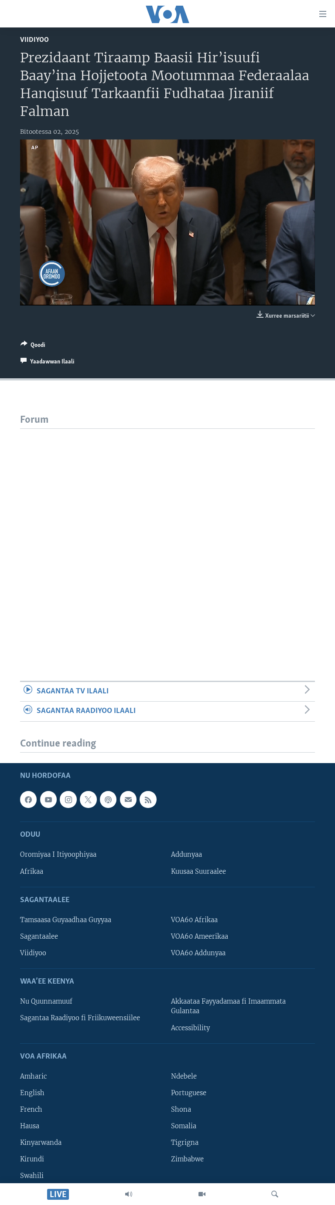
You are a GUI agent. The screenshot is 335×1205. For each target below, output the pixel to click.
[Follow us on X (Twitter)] (88, 799)
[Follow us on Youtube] (48, 799)
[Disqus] (167, 538)
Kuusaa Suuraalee (198, 871)
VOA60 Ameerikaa (199, 936)
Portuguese (188, 1093)
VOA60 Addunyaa (198, 953)
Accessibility (190, 1028)
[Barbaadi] (275, 1194)
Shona (181, 1109)
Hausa (29, 1126)
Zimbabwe (187, 1159)
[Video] (202, 1194)
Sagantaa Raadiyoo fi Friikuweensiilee (80, 1018)
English (32, 1093)
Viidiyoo (34, 40)
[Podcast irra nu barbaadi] (108, 799)
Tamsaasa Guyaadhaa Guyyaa (65, 920)
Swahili (32, 1176)
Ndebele (184, 1076)
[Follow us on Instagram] (68, 799)
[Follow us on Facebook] (28, 799)
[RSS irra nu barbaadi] (148, 799)
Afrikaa (31, 871)
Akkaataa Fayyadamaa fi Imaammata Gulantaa (228, 1006)
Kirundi (32, 1159)
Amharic (33, 1076)
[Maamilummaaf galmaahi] (128, 799)
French (31, 1109)
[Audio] (129, 1194)
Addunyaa (186, 855)
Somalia (183, 1126)
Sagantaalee (39, 936)
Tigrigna (184, 1143)
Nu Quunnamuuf (46, 1001)
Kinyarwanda (41, 1143)
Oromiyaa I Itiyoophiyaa (58, 855)
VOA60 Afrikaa (194, 920)
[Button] (33, 346)
